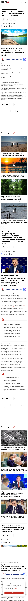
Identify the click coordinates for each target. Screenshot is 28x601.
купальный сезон (20, 111)
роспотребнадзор (5, 113)
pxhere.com (4, 46)
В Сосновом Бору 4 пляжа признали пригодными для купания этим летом (12, 154)
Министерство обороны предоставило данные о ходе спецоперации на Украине (14, 448)
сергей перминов (14, 405)
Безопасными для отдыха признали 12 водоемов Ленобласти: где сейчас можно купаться (14, 222)
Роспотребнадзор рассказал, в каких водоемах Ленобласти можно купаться (13, 175)
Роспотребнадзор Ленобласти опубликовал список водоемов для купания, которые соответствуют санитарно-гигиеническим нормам (12, 199)
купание (13, 111)
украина (22, 405)
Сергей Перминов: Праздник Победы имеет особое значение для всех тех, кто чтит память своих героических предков (14, 470)
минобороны (4, 407)
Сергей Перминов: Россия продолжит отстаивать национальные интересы (12, 516)
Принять (14, 592)
